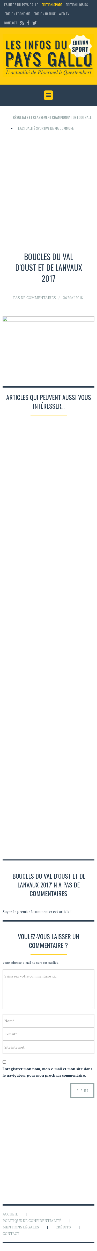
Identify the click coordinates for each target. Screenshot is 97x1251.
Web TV (64, 13)
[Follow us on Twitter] (34, 22)
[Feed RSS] (22, 22)
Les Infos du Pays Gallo (21, 4)
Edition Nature (44, 13)
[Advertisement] (48, 189)
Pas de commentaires (34, 297)
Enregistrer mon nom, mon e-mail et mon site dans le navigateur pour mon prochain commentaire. (47, 1072)
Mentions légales (21, 1227)
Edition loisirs (77, 4)
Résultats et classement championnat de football (52, 117)
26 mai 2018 (73, 297)
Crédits (63, 1227)
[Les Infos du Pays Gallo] (48, 55)
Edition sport (52, 4)
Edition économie (17, 13)
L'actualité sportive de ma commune (46, 128)
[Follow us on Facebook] (28, 22)
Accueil (10, 1214)
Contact (10, 22)
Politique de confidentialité (32, 1220)
